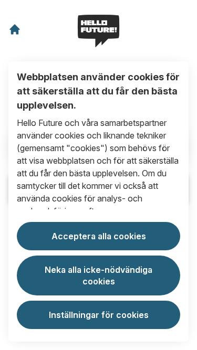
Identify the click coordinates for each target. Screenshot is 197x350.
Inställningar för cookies (99, 315)
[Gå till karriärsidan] (14, 29)
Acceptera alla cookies (98, 236)
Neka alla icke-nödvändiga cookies (98, 275)
